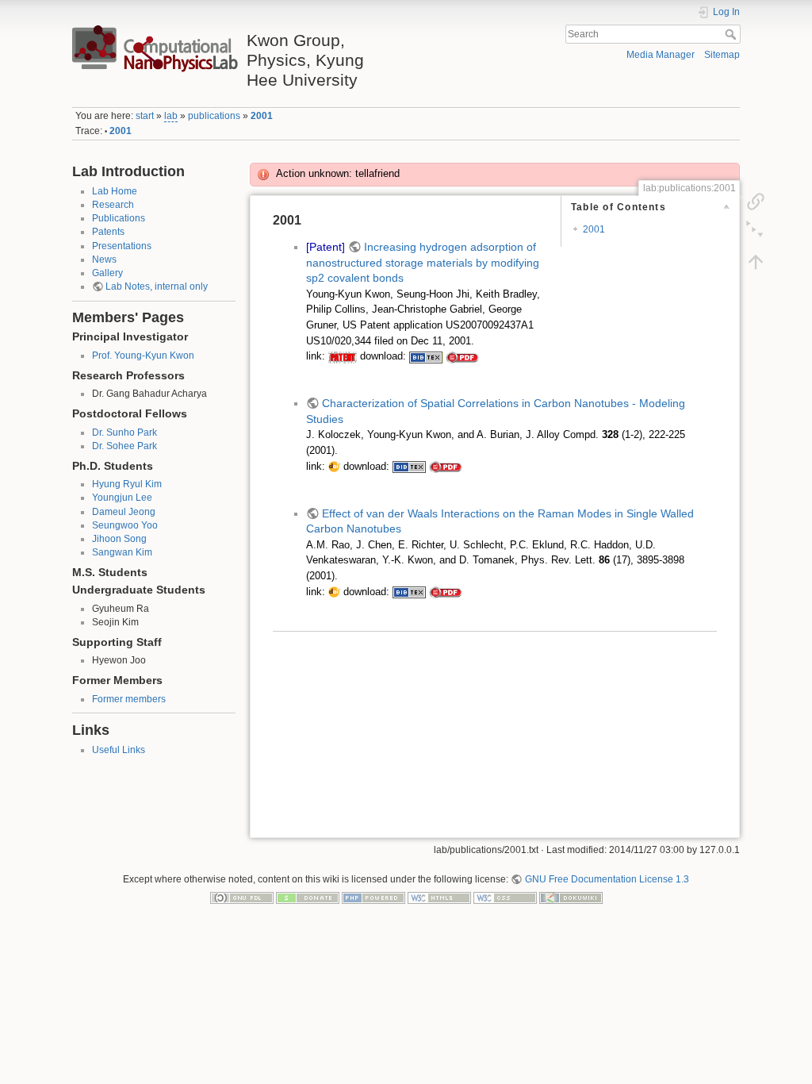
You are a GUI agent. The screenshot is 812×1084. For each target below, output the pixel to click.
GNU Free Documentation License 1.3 (606, 879)
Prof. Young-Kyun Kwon (143, 355)
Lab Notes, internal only (156, 286)
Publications (118, 218)
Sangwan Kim (122, 552)
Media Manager (660, 54)
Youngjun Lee (122, 497)
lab (171, 115)
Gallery (107, 273)
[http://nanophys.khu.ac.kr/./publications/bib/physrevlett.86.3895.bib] (409, 592)
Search (732, 34)
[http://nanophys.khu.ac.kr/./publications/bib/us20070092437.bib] (425, 356)
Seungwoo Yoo (125, 525)
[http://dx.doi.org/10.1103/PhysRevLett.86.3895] (334, 592)
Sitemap (722, 54)
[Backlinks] (755, 201)
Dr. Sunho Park (124, 432)
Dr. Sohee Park (124, 446)
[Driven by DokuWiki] (571, 897)
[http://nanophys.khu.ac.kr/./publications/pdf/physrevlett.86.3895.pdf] (445, 592)
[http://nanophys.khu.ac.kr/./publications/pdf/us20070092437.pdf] (462, 356)
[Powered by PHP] (373, 897)
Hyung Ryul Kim (127, 484)
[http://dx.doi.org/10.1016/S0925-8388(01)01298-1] (334, 466)
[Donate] (307, 897)
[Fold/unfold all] (755, 231)
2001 (262, 115)
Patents (108, 231)
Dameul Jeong (123, 511)
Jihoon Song (119, 538)
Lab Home (114, 191)
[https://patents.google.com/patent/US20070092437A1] (342, 356)
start (145, 115)
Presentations (121, 246)
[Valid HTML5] (439, 897)
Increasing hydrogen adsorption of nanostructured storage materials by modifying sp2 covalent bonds (422, 262)
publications (214, 115)
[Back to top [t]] (755, 261)
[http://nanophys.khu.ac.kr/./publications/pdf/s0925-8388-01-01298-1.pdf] (445, 466)
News (104, 259)
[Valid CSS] (505, 897)
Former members (129, 699)
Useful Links (118, 749)
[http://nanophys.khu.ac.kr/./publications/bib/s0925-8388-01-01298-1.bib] (409, 466)
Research (113, 204)
